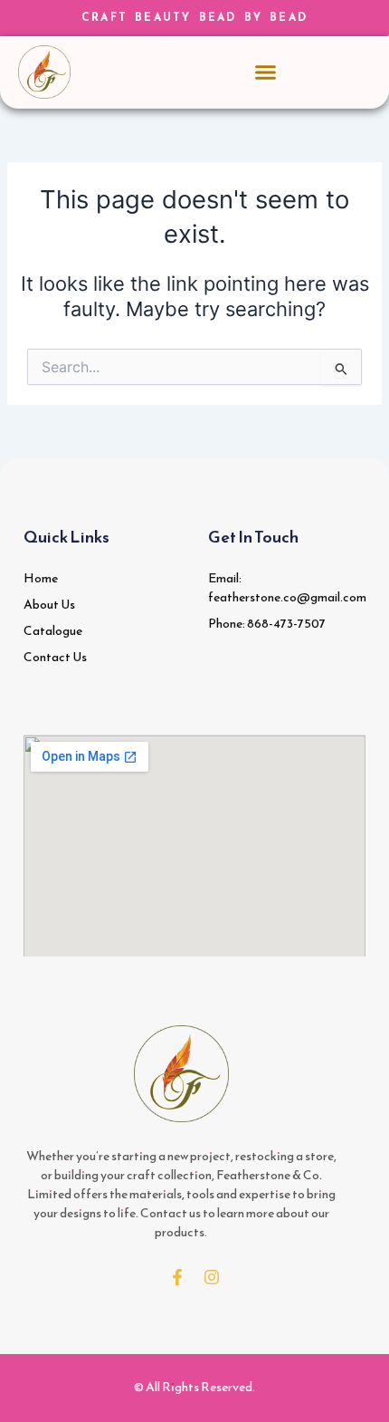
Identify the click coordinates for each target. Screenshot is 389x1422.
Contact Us (55, 657)
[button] (266, 72)
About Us (49, 604)
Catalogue (53, 630)
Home (41, 578)
